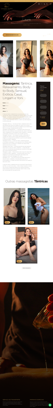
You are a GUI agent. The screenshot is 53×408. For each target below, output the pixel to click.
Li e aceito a (43, 117)
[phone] (45, 4)
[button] (46, 3)
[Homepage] (2, 4)
